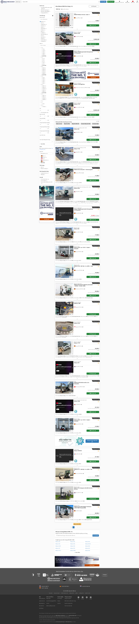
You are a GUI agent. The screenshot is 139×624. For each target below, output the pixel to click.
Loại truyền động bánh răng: (45, 139)
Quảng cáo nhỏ (44, 173)
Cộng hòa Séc (45, 160)
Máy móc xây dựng (45, 9)
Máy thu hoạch (57, 593)
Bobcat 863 (87, 546)
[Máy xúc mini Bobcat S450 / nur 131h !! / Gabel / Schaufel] (64, 425)
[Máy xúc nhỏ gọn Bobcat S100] (64, 38)
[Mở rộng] (77, 29)
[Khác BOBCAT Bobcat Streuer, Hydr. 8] (64, 19)
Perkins (43, 30)
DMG (42, 27)
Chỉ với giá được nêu (44, 112)
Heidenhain (44, 24)
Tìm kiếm (104, 1)
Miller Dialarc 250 (64, 593)
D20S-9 (44, 90)
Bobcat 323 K (58, 546)
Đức (43, 155)
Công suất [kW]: (42, 118)
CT (42, 105)
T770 (43, 50)
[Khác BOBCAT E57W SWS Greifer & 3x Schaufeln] (64, 387)
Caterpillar (43, 41)
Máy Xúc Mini (67, 123)
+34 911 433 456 (44, 588)
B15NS (44, 72)
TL (42, 100)
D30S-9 (44, 91)
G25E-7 (44, 96)
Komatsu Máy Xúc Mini (97, 123)
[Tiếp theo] (72, 19)
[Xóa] (99, 2)
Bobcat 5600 (72, 550)
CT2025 (44, 106)
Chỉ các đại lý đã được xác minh (46, 182)
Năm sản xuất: (42, 114)
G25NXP (44, 98)
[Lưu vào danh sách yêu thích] (98, 15)
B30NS (44, 69)
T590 (43, 51)
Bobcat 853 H (88, 543)
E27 (43, 61)
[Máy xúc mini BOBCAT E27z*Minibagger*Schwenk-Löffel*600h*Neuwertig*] (64, 511)
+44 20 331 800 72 (45, 586)
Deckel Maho (44, 39)
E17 (43, 58)
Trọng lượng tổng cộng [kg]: (45, 122)
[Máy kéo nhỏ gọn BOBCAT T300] (64, 308)
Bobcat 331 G (58, 550)
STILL (42, 35)
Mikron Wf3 (72, 593)
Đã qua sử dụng (44, 168)
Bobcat (43, 21)
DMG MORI (44, 28)
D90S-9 (44, 87)
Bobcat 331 (58, 548)
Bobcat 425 (72, 541)
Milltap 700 (81, 593)
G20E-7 (44, 95)
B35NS (44, 70)
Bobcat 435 (72, 543)
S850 (43, 83)
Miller (77, 593)
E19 (43, 64)
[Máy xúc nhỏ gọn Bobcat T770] (64, 109)
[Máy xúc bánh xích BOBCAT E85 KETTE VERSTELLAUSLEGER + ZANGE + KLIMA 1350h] (64, 290)
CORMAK (43, 32)
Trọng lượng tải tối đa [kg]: (44, 130)
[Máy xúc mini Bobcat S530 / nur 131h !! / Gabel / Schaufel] (64, 252)
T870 (43, 54)
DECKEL (43, 38)
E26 (43, 59)
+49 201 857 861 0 (65, 586)
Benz (42, 31)
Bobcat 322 (58, 541)
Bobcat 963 (87, 550)
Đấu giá (43, 174)
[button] (137, 2)
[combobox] (46, 153)
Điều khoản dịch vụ (69, 621)
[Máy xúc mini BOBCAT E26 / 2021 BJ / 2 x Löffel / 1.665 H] (64, 271)
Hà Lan (44, 157)
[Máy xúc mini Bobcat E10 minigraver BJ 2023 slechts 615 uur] (64, 493)
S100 (43, 80)
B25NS (44, 67)
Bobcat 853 (87, 541)
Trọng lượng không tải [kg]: (45, 126)
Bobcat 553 (72, 548)
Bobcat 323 (58, 543)
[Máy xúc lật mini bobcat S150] (64, 328)
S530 (43, 81)
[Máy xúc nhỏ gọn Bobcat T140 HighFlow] (64, 89)
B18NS (44, 73)
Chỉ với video (44, 180)
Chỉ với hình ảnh (45, 179)
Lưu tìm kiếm (78, 524)
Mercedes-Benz (44, 34)
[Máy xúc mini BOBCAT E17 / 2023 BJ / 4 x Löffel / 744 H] (64, 474)
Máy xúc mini (59, 123)
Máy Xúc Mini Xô (75, 123)
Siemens (43, 25)
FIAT (42, 22)
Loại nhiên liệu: (42, 135)
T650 (43, 53)
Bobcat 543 (72, 546)
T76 (43, 49)
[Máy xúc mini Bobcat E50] (64, 234)
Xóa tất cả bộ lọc (65, 9)
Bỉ (43, 161)
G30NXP (44, 99)
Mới (42, 167)
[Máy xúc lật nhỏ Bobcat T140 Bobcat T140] (64, 154)
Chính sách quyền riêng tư (60, 621)
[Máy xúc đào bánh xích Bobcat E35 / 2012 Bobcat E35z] (64, 193)
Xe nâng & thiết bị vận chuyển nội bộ (46, 8)
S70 (43, 77)
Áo (43, 158)
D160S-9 (44, 88)
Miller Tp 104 (87, 593)
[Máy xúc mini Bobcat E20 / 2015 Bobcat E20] (64, 134)
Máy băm (50, 593)
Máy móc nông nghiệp (45, 11)
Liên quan (94, 6)
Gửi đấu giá (93, 77)
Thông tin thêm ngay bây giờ (92, 441)
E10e (43, 62)
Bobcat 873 (87, 548)
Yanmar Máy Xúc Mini (85, 123)
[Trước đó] (56, 19)
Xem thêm (77, 552)
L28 (43, 103)
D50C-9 (44, 85)
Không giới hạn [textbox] (44, 153)
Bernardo (43, 37)
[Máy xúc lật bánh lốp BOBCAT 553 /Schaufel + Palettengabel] (64, 174)
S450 (43, 78)
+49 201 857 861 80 (86, 586)
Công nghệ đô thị (44, 12)
